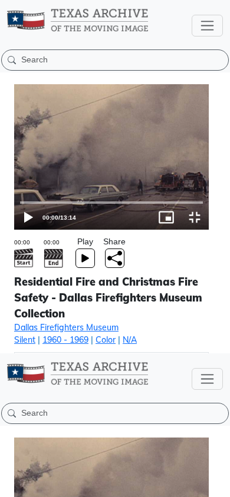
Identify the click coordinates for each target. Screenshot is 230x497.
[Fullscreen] (216, 483)
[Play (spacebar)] (14, 483)
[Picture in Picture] (187, 483)
